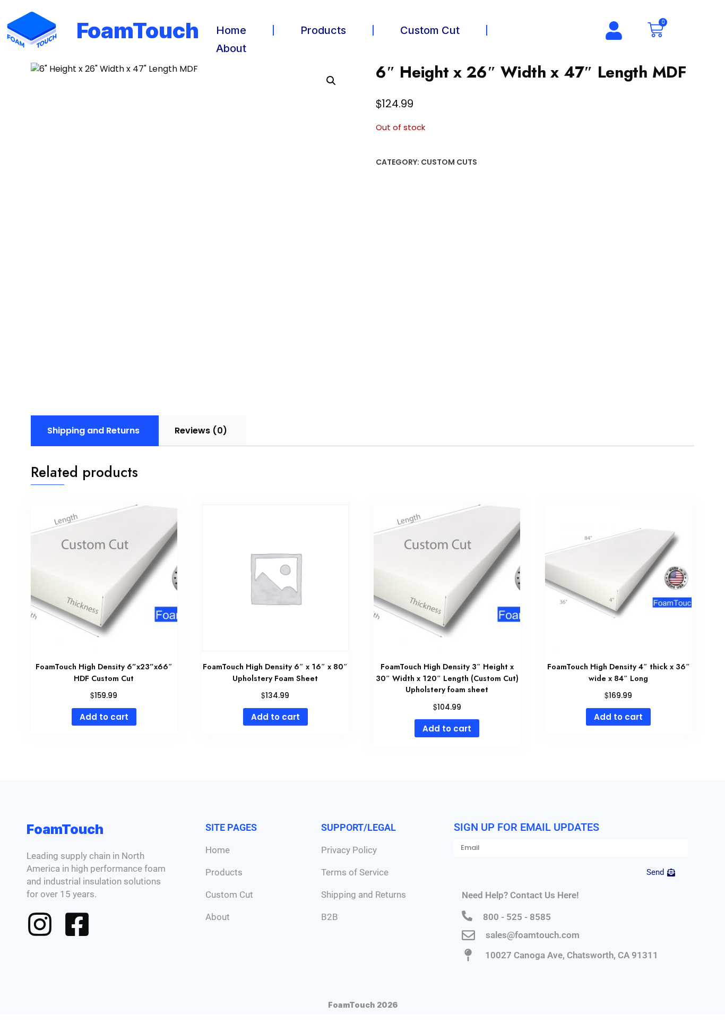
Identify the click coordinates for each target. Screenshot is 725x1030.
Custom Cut (430, 30)
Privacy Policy (349, 850)
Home (231, 30)
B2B (329, 917)
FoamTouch (138, 31)
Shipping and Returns (363, 894)
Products (323, 30)
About (231, 48)
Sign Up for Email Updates (526, 827)
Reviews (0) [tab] (201, 430)
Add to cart (104, 716)
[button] (331, 80)
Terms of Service (355, 872)
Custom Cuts (449, 162)
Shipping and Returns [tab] (93, 430)
